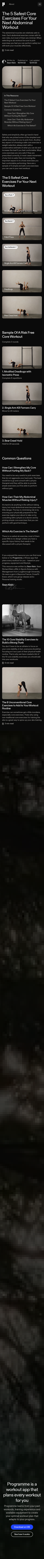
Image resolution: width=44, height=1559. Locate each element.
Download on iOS (22, 1527)
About (11, 4)
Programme (17, 558)
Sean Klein (31, 566)
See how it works (22, 1534)
